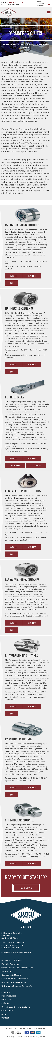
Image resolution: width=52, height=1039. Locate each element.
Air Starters (7, 971)
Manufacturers (8, 996)
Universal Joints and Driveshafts (16, 986)
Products (5, 992)
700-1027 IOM (15, 465)
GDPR (42, 1036)
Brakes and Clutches (11, 960)
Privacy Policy (33, 1036)
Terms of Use (21, 1036)
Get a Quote (7, 1010)
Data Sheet (32, 276)
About (39, 1)
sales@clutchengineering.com (16, 952)
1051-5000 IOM (36, 465)
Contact (40, 5)
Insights (40, 3)
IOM (11, 283)
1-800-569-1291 (16, 2)
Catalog (13, 276)
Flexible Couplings (10, 964)
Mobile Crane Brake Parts (13, 982)
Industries (6, 999)
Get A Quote (26, 887)
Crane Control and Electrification (17, 967)
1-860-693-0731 (16, 945)
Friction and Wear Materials (14, 978)
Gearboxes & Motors (11, 975)
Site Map (11, 1036)
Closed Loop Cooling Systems (15, 1007)
